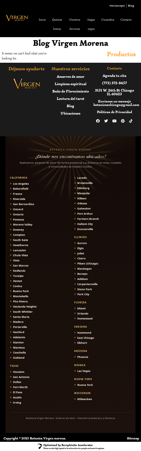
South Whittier (23, 311)
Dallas (17, 382)
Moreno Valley (22, 224)
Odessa (82, 203)
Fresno (17, 194)
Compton (19, 235)
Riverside (19, 199)
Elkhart (82, 343)
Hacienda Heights (25, 306)
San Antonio (21, 377)
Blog (70, 105)
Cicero (81, 258)
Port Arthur (85, 213)
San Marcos (20, 265)
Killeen (81, 198)
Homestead (85, 318)
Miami (81, 308)
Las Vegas (83, 371)
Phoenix (82, 357)
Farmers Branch (88, 219)
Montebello (20, 296)
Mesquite (83, 193)
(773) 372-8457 (114, 82)
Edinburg (83, 188)
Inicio (42, 20)
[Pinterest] (122, 121)
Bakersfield (20, 188)
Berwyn (82, 274)
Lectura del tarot (70, 98)
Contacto (125, 20)
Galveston (84, 208)
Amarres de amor (70, 76)
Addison (82, 279)
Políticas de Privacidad (114, 112)
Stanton (18, 342)
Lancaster (19, 250)
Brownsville (85, 183)
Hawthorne (20, 245)
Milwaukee (84, 399)
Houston (18, 372)
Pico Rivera (20, 301)
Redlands (19, 270)
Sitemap (133, 438)
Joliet (80, 253)
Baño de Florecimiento (70, 91)
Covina (17, 286)
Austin (17, 397)
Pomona (18, 219)
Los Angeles (21, 183)
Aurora (82, 243)
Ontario (18, 214)
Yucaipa (18, 276)
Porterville (20, 327)
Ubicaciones (70, 113)
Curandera (107, 20)
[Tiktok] (131, 121)
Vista (16, 260)
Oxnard (18, 209)
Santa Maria (21, 317)
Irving (17, 402)
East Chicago (85, 338)
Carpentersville (87, 284)
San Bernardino (23, 204)
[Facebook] (98, 121)
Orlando (82, 313)
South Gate (20, 240)
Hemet (17, 281)
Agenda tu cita (114, 75)
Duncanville (85, 229)
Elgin (80, 248)
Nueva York (85, 385)
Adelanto (19, 337)
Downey (18, 229)
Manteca (19, 347)
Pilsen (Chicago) (87, 263)
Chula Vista (20, 255)
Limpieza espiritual (70, 83)
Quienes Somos (57, 24)
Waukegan (84, 268)
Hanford (18, 332)
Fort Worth (20, 387)
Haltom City (85, 224)
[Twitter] (106, 121)
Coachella (19, 352)
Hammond (84, 332)
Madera (18, 322)
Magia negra (91, 24)
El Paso (17, 392)
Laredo (82, 178)
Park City (83, 294)
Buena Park (21, 291)
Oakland (18, 357)
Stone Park (84, 289)
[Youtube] (114, 121)
